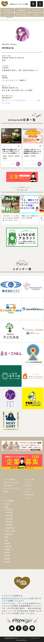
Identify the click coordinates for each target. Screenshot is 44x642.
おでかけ (33, 156)
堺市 (6, 507)
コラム (27, 498)
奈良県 (7, 556)
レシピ (27, 492)
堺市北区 (9, 516)
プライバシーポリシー (11, 488)
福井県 (7, 559)
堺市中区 (9, 513)
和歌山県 (8, 546)
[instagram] (25, 628)
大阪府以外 (9, 534)
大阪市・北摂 (10, 531)
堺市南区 (9, 519)
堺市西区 (9, 525)
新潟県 (7, 562)
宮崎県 (7, 543)
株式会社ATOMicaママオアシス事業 (18, 598)
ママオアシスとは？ (11, 482)
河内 (6, 537)
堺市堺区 (11, 156)
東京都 (7, 552)
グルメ (4, 158)
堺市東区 (9, 522)
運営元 (5, 492)
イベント (27, 156)
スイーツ (17, 156)
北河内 (7, 504)
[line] (32, 628)
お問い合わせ (8, 485)
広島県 (7, 549)
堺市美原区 (10, 528)
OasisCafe (29, 495)
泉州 (6, 540)
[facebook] (18, 628)
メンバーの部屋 (9, 479)
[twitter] (12, 628)
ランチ (4, 156)
